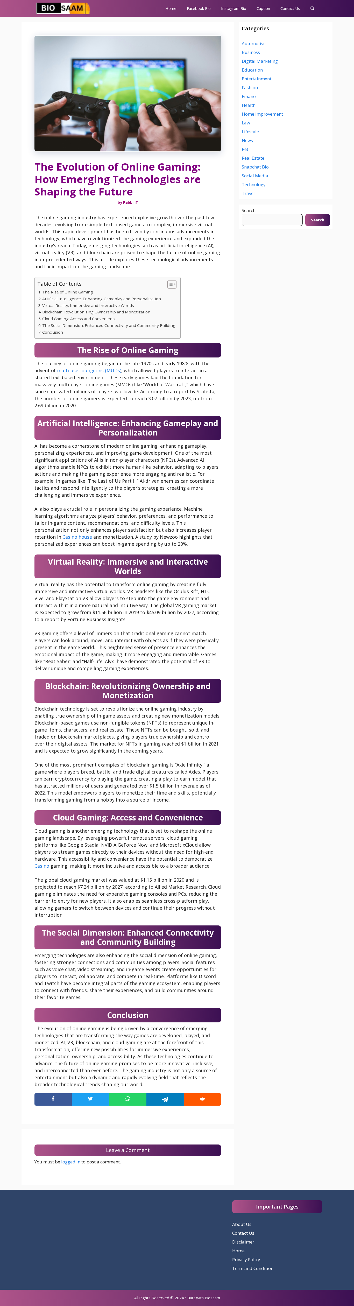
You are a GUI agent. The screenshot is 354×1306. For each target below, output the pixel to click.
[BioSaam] (63, 8)
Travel (248, 193)
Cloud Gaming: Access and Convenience (79, 318)
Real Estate (253, 158)
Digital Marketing (260, 61)
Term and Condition (252, 1268)
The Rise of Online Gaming (67, 291)
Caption (263, 8)
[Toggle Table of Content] (169, 284)
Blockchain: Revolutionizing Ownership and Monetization (96, 311)
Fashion (250, 87)
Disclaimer (243, 1242)
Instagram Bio (233, 8)
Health (249, 105)
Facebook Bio (199, 8)
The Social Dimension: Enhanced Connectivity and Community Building (108, 325)
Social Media (255, 176)
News (247, 140)
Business (251, 52)
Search (249, 210)
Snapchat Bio (255, 167)
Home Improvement (262, 114)
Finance (250, 96)
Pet (245, 149)
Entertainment (256, 79)
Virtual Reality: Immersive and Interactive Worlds (88, 305)
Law (246, 123)
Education (252, 70)
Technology (254, 184)
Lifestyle (250, 132)
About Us (241, 1224)
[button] (312, 8)
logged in (70, 1162)
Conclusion (52, 332)
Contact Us (290, 8)
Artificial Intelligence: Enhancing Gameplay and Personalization (101, 298)
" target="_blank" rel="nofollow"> (127, 1099)
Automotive (254, 43)
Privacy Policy (246, 1259)
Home (170, 8)
